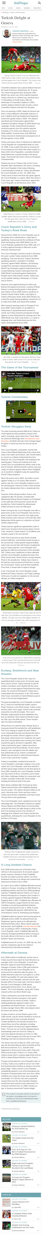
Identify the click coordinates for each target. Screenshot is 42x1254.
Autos (10, 8)
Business (27, 8)
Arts (3, 8)
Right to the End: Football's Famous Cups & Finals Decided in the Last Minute (22, 1165)
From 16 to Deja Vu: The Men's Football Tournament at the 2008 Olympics (23, 1152)
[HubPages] (21, 3)
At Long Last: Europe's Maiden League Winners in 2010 (22, 1179)
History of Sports (19, 1124)
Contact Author (17, 42)
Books (18, 8)
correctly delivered (30, 926)
